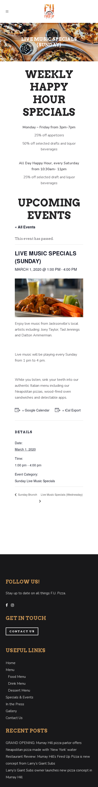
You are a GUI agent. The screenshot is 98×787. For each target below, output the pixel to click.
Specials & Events (19, 697)
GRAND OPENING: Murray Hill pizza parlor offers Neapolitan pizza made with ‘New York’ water (44, 746)
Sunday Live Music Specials (35, 481)
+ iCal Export (71, 410)
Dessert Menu (19, 690)
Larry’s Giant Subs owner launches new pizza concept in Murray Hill (49, 773)
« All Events (25, 227)
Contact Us (22, 631)
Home (10, 663)
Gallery (11, 711)
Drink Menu (17, 683)
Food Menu (17, 676)
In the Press (15, 704)
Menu (10, 670)
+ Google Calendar (35, 410)
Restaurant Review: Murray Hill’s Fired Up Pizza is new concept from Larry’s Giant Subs (48, 760)
